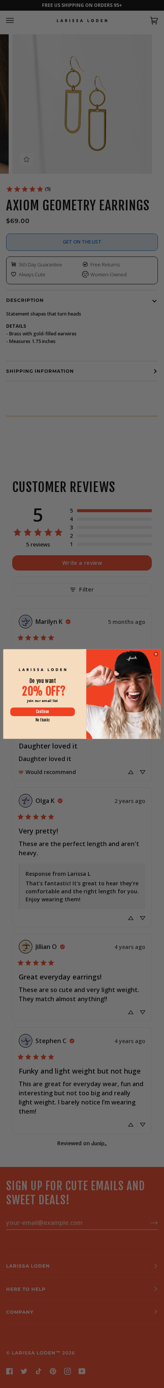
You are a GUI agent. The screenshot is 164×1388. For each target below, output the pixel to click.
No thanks (42, 720)
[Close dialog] (156, 654)
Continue (42, 711)
